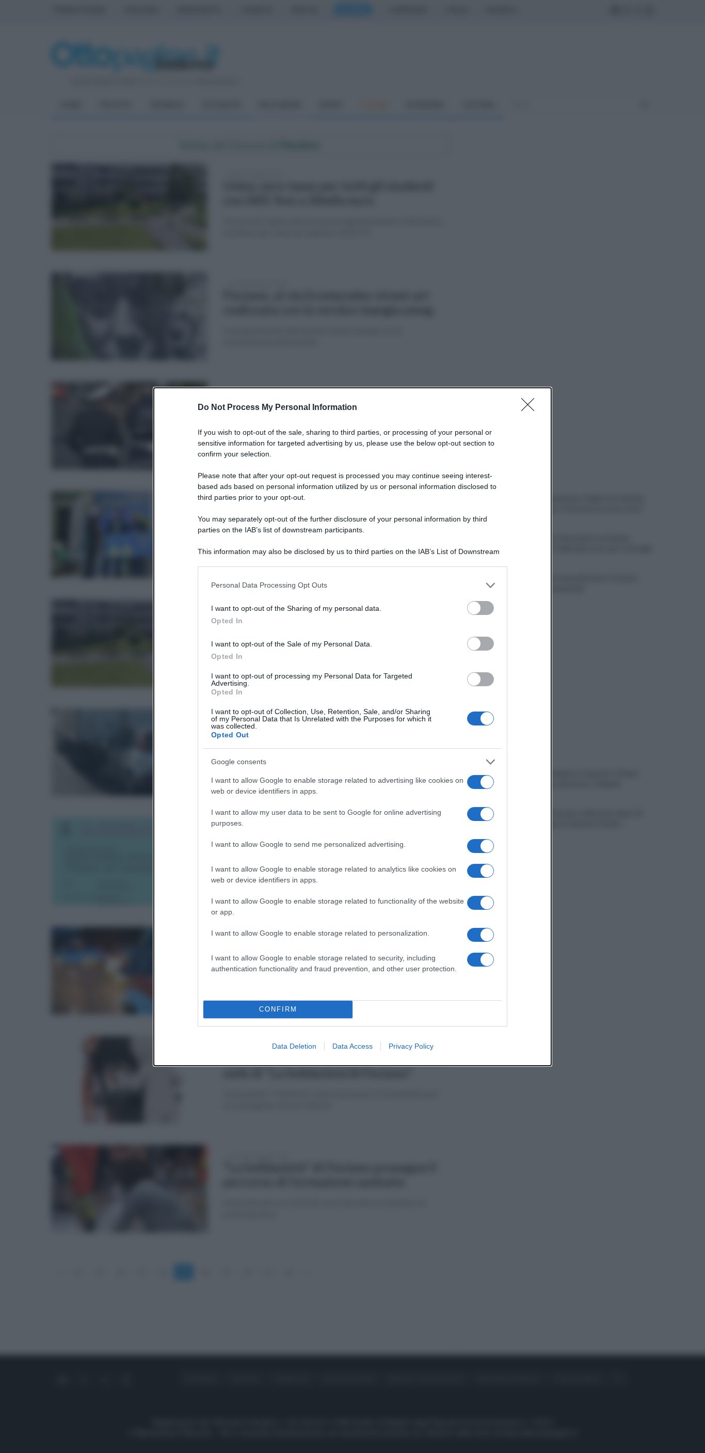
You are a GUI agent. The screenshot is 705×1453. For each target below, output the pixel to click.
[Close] (531, 408)
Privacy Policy (411, 1046)
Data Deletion (294, 1046)
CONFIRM (278, 1009)
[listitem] (352, 585)
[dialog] (352, 727)
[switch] (480, 608)
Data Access (352, 1046)
